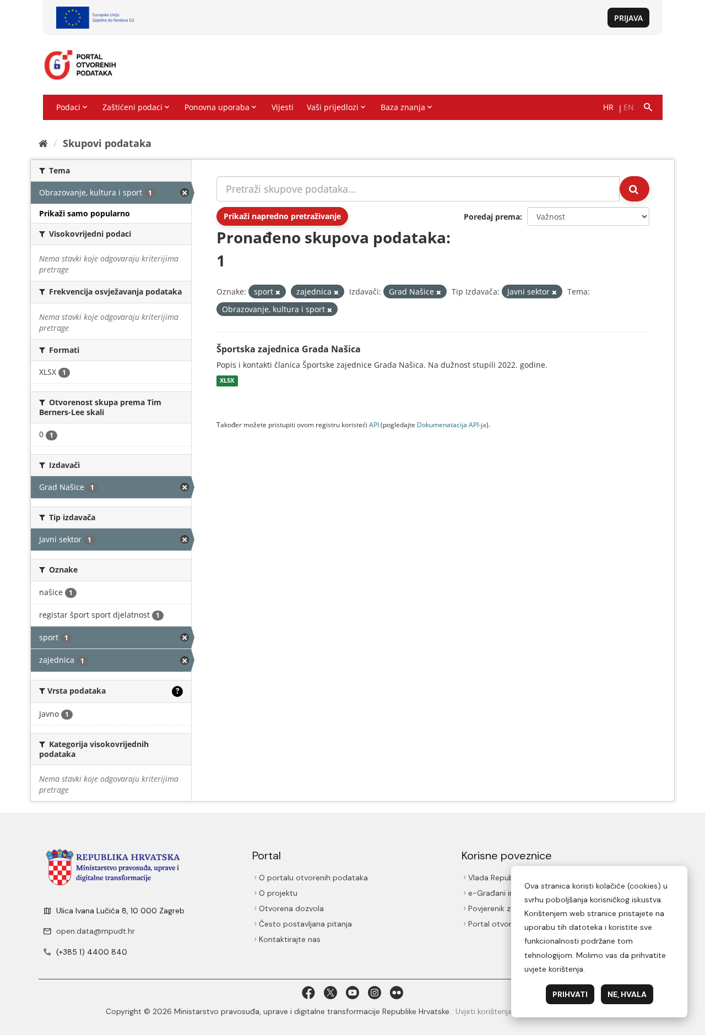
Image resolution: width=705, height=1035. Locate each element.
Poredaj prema (492, 216)
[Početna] (43, 143)
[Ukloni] (277, 292)
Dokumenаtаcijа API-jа (451, 424)
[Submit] (634, 188)
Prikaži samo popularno (84, 213)
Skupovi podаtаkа (107, 143)
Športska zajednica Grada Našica (288, 349)
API (374, 424)
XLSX (227, 381)
